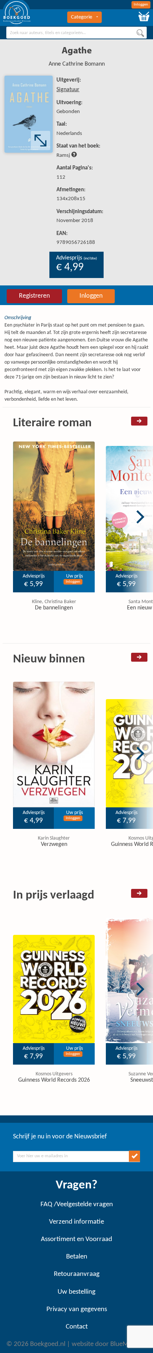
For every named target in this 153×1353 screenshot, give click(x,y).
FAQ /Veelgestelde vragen (76, 1204)
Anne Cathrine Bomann (77, 64)
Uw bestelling (76, 1292)
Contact (77, 1326)
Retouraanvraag (77, 1274)
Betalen (76, 1256)
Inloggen (141, 5)
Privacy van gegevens (76, 1309)
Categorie (81, 17)
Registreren (34, 296)
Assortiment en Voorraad (76, 1239)
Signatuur (67, 90)
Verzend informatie (76, 1221)
